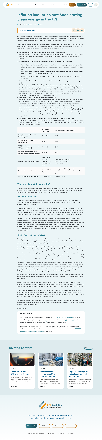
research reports (57, 321)
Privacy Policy (51, 433)
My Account (71, 433)
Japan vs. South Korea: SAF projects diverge (21, 372)
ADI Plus (44, 426)
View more (88, 348)
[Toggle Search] (96, 5)
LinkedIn (70, 426)
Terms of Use (61, 433)
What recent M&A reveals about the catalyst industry (48, 373)
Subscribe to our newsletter (28, 331)
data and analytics (70, 321)
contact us (41, 331)
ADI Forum (78, 328)
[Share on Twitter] (74, 30)
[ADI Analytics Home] (13, 5)
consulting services (46, 321)
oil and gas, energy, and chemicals (63, 317)
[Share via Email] (82, 30)
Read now (14, 386)
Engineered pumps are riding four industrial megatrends (79, 373)
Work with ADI (31, 426)
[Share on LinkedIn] (78, 30)
